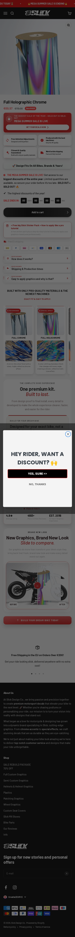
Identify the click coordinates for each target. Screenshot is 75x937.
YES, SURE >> (37, 473)
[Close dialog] (68, 434)
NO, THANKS (37, 484)
